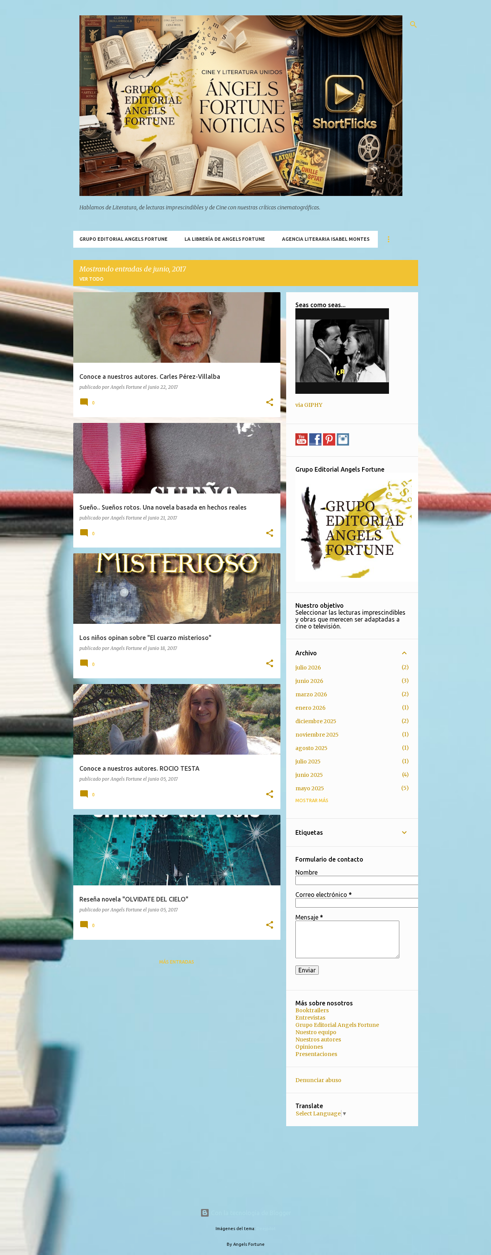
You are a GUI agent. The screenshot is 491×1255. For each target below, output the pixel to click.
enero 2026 (310, 707)
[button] (269, 403)
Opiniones (309, 1046)
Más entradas (176, 961)
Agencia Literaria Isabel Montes (325, 239)
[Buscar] (413, 24)
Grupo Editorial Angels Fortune (123, 239)
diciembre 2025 (315, 721)
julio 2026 (308, 667)
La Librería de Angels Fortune (225, 239)
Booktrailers (312, 1010)
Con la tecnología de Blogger (250, 1212)
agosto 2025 (311, 748)
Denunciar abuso (318, 1080)
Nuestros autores (318, 1039)
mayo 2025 (309, 788)
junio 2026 (309, 681)
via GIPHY (308, 404)
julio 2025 (308, 761)
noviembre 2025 (317, 734)
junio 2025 (309, 774)
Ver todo (91, 278)
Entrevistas (310, 1017)
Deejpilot (266, 1228)
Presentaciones (316, 1054)
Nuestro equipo (315, 1032)
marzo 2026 (311, 694)
